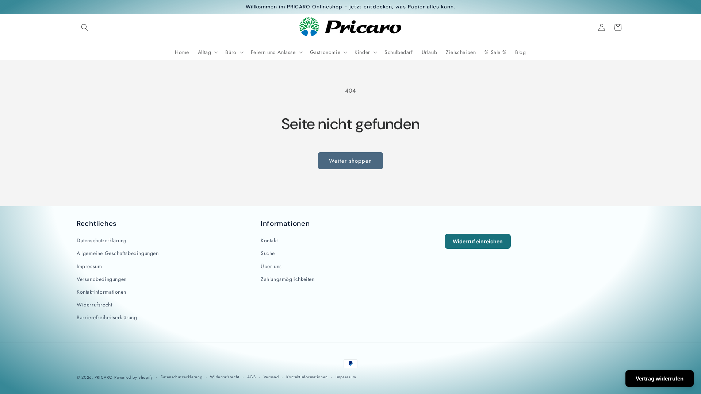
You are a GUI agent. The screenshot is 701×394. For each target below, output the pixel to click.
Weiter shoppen (350, 161)
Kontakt (269, 240)
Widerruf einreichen (478, 241)
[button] (85, 27)
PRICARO (104, 377)
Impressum (89, 266)
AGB (251, 377)
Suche (268, 253)
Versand (271, 377)
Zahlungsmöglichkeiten (288, 279)
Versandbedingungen (102, 279)
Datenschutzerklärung (102, 240)
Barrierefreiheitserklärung (107, 317)
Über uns (271, 266)
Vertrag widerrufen (659, 378)
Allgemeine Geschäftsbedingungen (118, 253)
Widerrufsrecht (94, 304)
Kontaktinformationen (101, 292)
